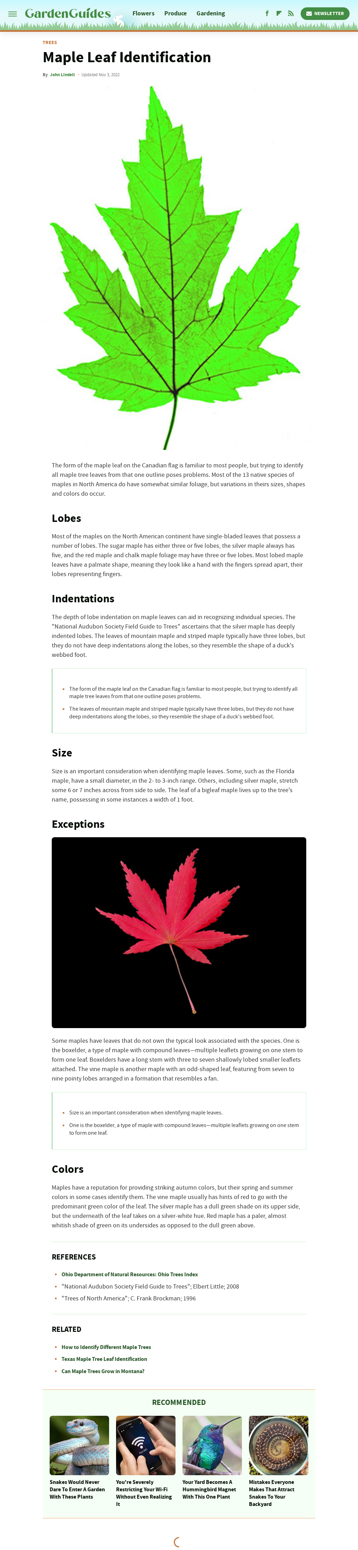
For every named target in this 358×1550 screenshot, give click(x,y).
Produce (175, 13)
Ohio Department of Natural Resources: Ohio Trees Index (130, 1274)
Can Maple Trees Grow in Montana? (103, 1371)
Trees (50, 42)
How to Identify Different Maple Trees (106, 1347)
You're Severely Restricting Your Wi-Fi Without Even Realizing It (144, 1493)
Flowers (144, 13)
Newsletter (329, 13)
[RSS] (291, 13)
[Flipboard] (279, 13)
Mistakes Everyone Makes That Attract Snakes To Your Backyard (271, 1493)
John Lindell (62, 75)
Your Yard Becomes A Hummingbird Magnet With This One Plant (209, 1489)
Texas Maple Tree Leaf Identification (104, 1359)
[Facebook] (267, 13)
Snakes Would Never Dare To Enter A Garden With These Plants (77, 1489)
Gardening (210, 13)
